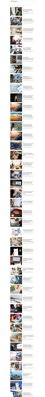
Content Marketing (13, 5)
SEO (16, 5)
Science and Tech (26, 5)
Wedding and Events (23, 5)
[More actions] (33, 17)
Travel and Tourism (19, 5)
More (31, 5)
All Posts (10, 5)
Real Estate (29, 5)
